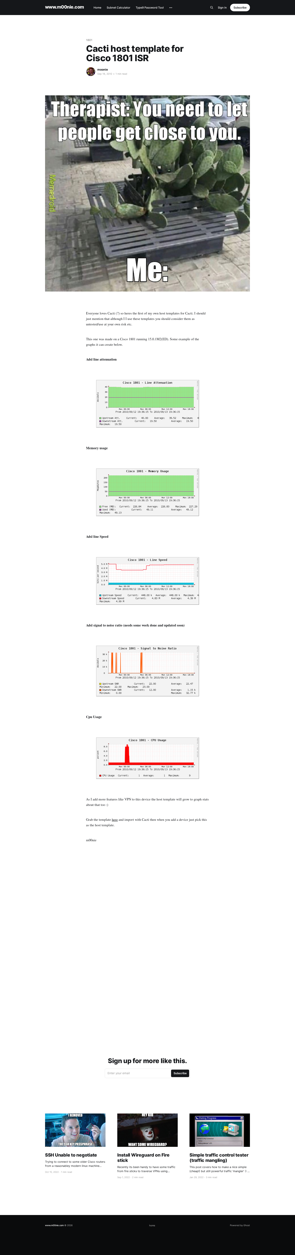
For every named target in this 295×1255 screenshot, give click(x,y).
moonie (102, 69)
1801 (89, 40)
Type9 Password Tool (150, 7)
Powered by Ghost (240, 1225)
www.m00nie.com (64, 7)
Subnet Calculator (118, 7)
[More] (170, 7)
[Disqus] (147, 903)
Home (97, 7)
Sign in (222, 7)
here (115, 819)
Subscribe (240, 7)
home (152, 1225)
